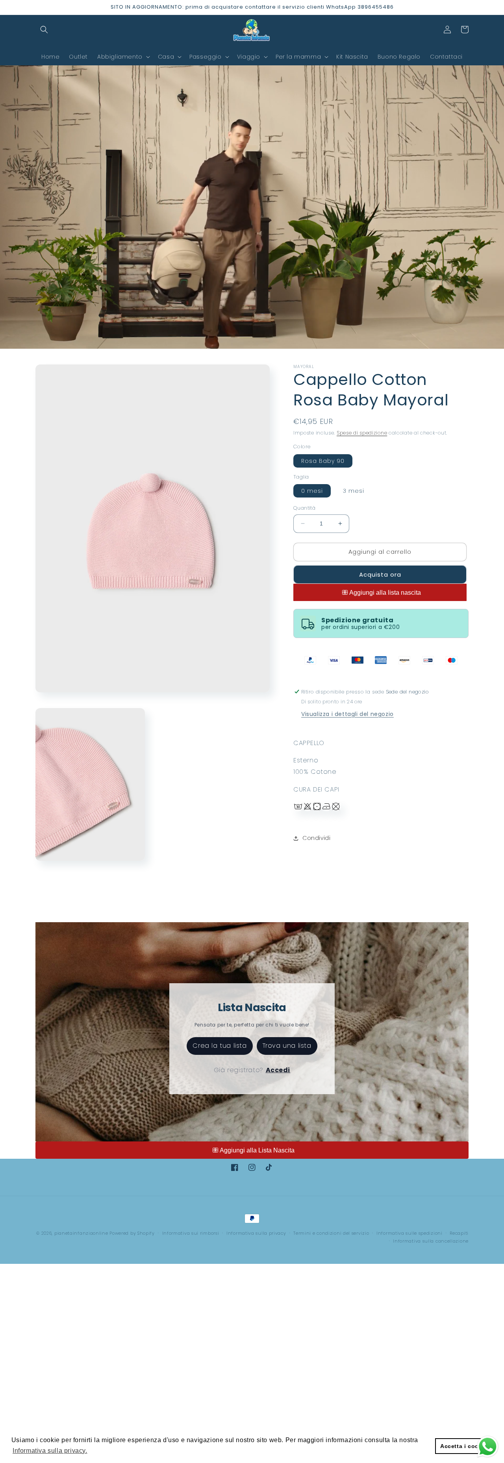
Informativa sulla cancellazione (431, 1241)
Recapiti (459, 1233)
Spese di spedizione (362, 432)
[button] (44, 29)
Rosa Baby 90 (323, 461)
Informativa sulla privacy (256, 1233)
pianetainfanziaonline (81, 1233)
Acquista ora (380, 574)
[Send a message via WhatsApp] (487, 1446)
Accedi (278, 1070)
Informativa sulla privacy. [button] (50, 1450)
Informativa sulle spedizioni (409, 1233)
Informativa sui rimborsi (190, 1233)
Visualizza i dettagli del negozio (347, 714)
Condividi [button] (316, 838)
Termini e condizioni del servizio (331, 1233)
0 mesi (312, 491)
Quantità (304, 508)
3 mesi (353, 491)
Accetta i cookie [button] (463, 1446)
